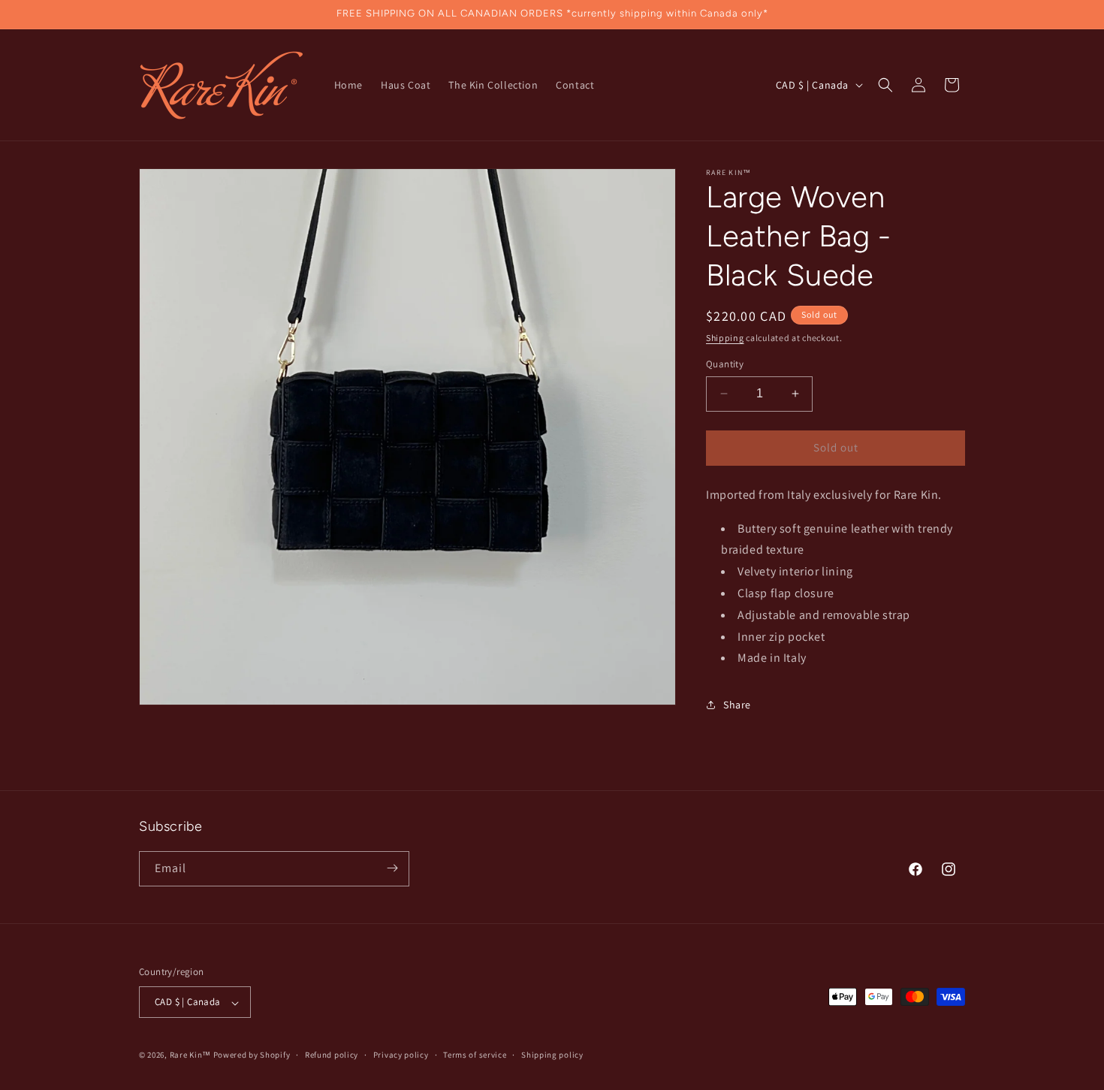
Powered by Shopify (252, 1055)
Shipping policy (552, 1054)
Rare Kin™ (190, 1055)
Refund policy (331, 1054)
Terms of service (474, 1054)
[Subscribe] (392, 868)
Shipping (725, 337)
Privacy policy (401, 1054)
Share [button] (737, 704)
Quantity (725, 364)
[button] (885, 84)
